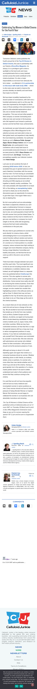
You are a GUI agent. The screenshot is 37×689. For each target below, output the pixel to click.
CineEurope (24, 274)
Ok (17, 686)
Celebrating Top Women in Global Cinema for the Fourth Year (19, 29)
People (4, 23)
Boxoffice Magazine (19, 66)
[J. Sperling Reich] (7, 447)
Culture (30, 16)
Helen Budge (7, 34)
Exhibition (20, 16)
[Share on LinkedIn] (21, 39)
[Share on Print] (9, 39)
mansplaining (22, 188)
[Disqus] (18, 531)
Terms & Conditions (18, 666)
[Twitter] (33, 444)
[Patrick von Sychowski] (7, 477)
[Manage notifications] (32, 684)
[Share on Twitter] (27, 39)
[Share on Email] (3, 39)
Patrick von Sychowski (16, 474)
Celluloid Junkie (26, 427)
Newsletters (18, 653)
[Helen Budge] (7, 428)
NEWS (25, 10)
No (21, 686)
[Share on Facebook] (14, 39)
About (18, 657)
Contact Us (18, 660)
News (18, 647)
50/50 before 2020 (16, 166)
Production (6, 16)
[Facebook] (30, 444)
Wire (18, 650)
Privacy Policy (18, 669)
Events (25, 16)
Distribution (13, 16)
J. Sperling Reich (16, 34)
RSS (18, 663)
